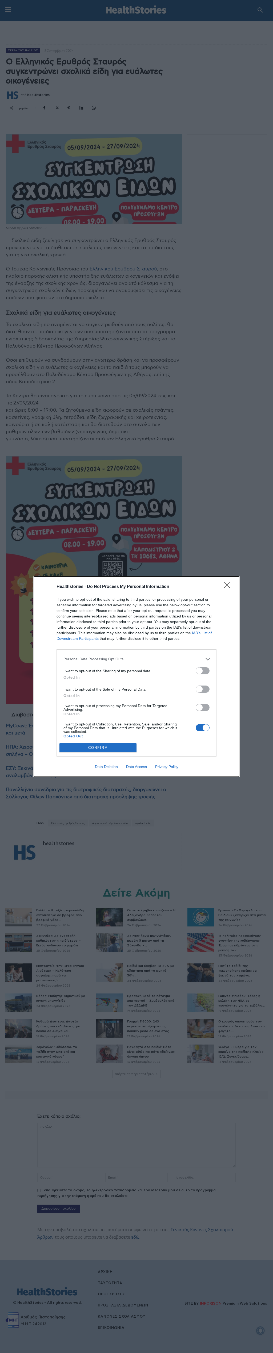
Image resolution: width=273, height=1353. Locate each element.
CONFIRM (98, 748)
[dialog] (136, 677)
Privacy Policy (166, 767)
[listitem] (136, 659)
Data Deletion (106, 767)
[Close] (229, 587)
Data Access (136, 767)
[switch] (203, 670)
